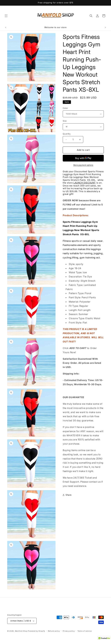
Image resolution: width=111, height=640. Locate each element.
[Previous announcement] (5, 27)
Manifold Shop (21, 631)
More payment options (83, 165)
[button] (6, 16)
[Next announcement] (105, 27)
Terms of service (84, 631)
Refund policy (54, 631)
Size (65, 121)
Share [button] (69, 495)
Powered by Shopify (36, 631)
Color (65, 108)
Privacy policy (69, 631)
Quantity (67, 134)
